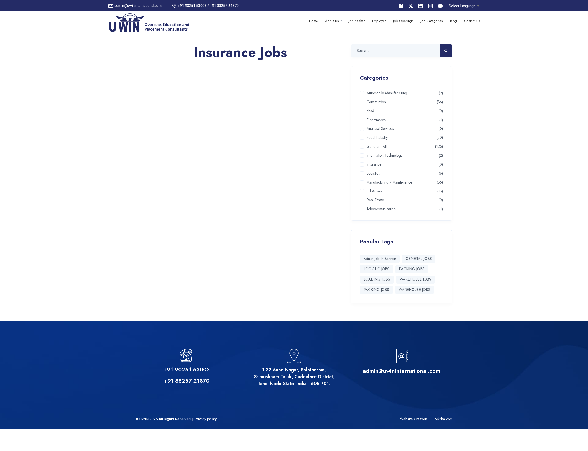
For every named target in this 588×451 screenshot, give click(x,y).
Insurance (374, 164)
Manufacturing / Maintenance (389, 182)
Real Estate (375, 200)
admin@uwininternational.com (138, 5)
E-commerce (376, 120)
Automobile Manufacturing (387, 93)
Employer (379, 20)
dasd (370, 111)
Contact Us (472, 20)
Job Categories (432, 20)
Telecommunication (381, 209)
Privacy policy (205, 419)
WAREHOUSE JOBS (415, 279)
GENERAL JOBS (419, 258)
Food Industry (377, 138)
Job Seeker (357, 20)
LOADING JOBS (377, 279)
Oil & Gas (374, 191)
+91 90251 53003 (192, 5)
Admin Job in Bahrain (380, 258)
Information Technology (384, 155)
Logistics (373, 173)
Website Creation (413, 419)
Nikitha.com (443, 419)
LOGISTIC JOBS (376, 269)
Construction (376, 102)
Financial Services (380, 129)
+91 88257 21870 (224, 5)
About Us (332, 20)
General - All (377, 147)
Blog (453, 20)
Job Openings (403, 20)
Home (313, 20)
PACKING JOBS (411, 269)
